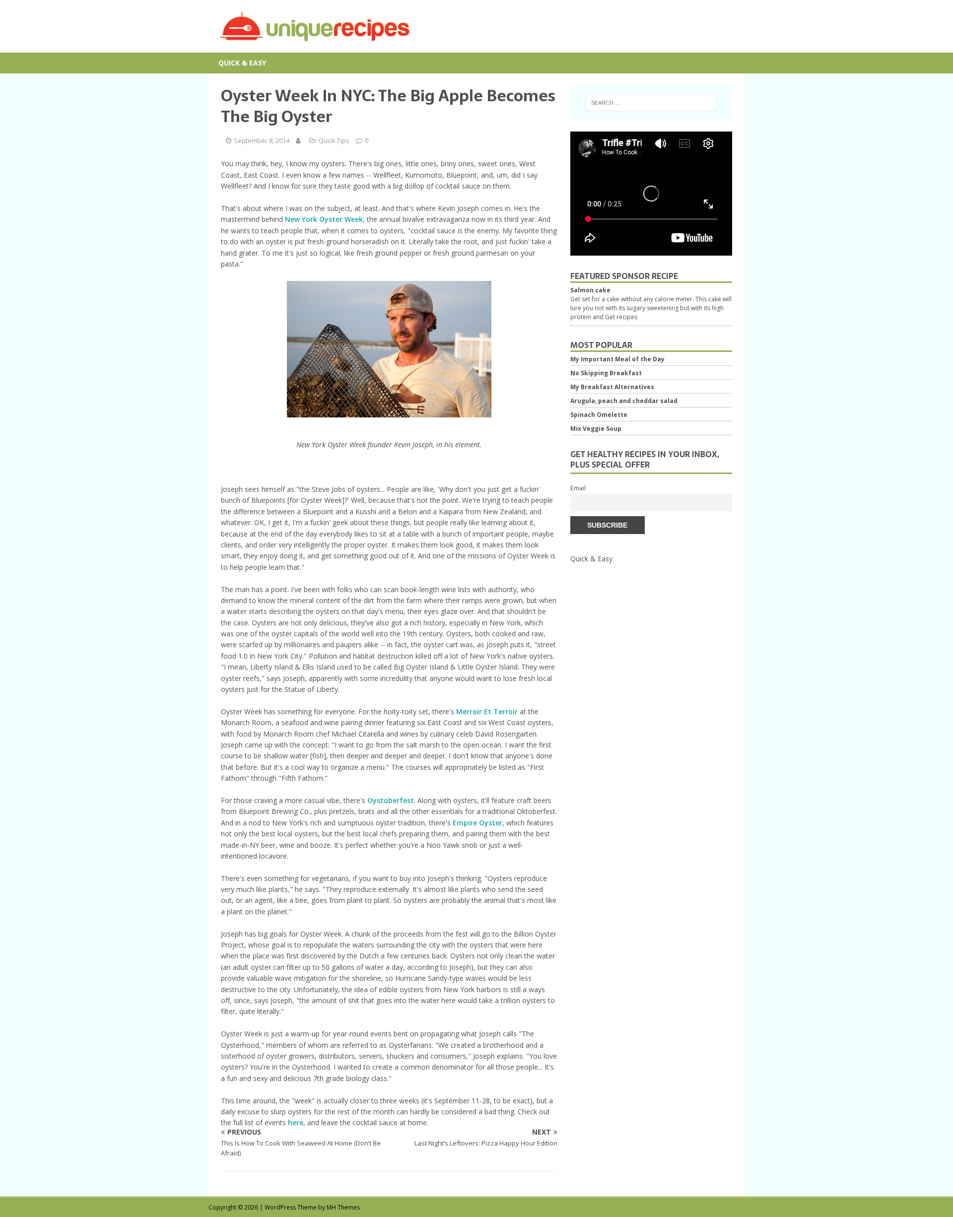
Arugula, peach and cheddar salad (624, 401)
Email (578, 488)
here (295, 1122)
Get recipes (621, 317)
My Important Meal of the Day (617, 359)
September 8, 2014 (261, 140)
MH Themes (343, 1207)
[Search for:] (651, 102)
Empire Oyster (477, 822)
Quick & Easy (242, 63)
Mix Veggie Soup (595, 428)
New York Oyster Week (324, 219)
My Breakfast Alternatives (612, 387)
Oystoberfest (390, 800)
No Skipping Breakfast (606, 373)
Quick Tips (334, 140)
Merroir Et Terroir (487, 711)
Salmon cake (590, 290)
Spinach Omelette (598, 414)
